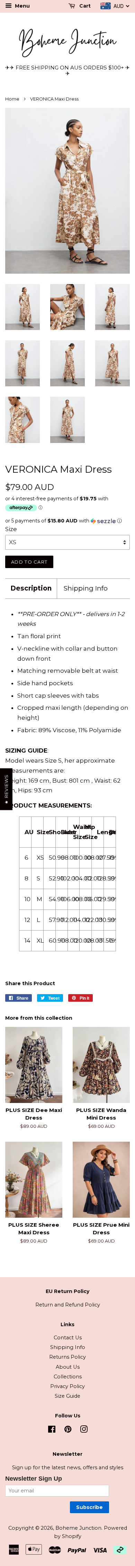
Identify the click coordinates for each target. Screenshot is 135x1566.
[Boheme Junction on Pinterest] (68, 1430)
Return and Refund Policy (67, 1305)
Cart (84, 6)
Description (31, 588)
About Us (68, 1367)
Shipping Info (86, 588)
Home (12, 99)
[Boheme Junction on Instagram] (84, 1430)
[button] (67, 521)
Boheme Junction (78, 1528)
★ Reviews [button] (6, 789)
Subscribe (89, 1507)
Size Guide (67, 1396)
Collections (68, 1377)
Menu (22, 6)
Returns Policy (67, 1357)
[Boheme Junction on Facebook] (52, 1430)
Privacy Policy (67, 1386)
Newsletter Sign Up (33, 1478)
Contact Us (68, 1337)
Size (11, 529)
